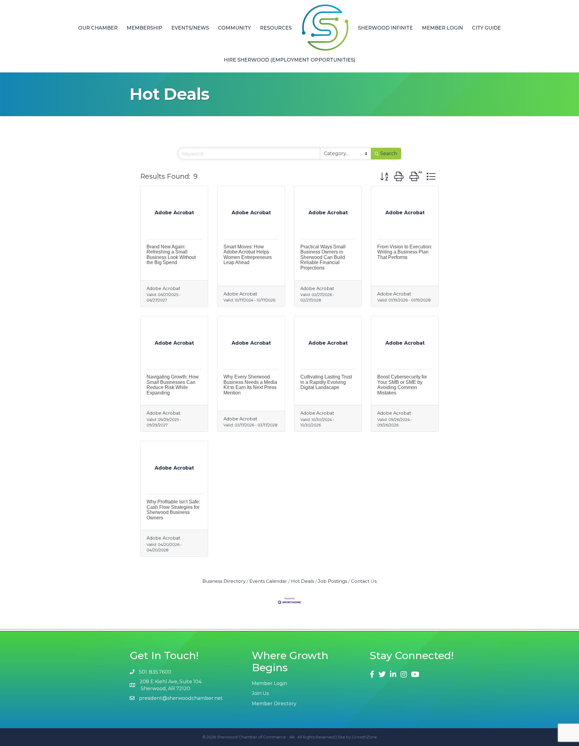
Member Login (442, 28)
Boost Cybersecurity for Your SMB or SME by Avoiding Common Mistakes (402, 384)
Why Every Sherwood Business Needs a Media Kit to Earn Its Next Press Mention (250, 384)
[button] (384, 176)
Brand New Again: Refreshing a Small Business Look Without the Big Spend (171, 254)
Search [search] (388, 153)
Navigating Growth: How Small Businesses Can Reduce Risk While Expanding (173, 384)
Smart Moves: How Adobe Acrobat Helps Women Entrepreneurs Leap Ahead (247, 254)
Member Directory (274, 703)
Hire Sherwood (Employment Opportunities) (289, 60)
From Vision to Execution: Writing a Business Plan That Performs (404, 252)
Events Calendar (268, 581)
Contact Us (364, 581)
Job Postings (332, 581)
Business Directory (223, 581)
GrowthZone (364, 737)
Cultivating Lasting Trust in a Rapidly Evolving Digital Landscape (326, 382)
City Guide (486, 28)
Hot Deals (302, 581)
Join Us (260, 693)
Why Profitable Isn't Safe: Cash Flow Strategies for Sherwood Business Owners (173, 509)
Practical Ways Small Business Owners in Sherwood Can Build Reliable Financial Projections (323, 257)
